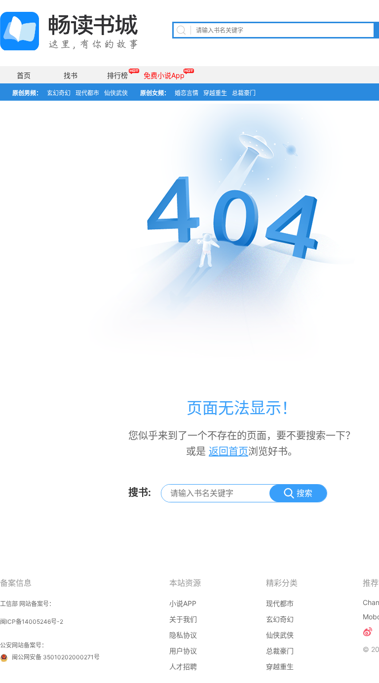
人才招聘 (183, 666)
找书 (70, 75)
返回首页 (228, 451)
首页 (24, 75)
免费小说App (164, 75)
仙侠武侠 (116, 93)
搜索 (304, 493)
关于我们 (183, 619)
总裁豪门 (244, 93)
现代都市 (87, 93)
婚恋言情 (186, 93)
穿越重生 (215, 93)
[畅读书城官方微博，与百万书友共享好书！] (368, 632)
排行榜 (117, 75)
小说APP (182, 603)
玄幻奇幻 (59, 93)
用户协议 (183, 650)
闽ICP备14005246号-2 (31, 621)
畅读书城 (69, 31)
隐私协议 (183, 635)
